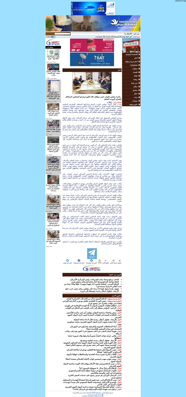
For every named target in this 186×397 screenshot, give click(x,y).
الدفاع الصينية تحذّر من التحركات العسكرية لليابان (86, 299)
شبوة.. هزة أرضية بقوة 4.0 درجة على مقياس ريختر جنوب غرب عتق (92, 289)
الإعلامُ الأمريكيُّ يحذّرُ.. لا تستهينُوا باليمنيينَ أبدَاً (97, 368)
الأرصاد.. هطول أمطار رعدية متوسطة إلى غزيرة (99, 291)
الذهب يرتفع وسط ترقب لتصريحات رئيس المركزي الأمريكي (94, 279)
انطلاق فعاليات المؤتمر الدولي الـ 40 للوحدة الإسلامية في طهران (90, 306)
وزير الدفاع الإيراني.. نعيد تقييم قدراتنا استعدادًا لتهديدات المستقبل (89, 380)
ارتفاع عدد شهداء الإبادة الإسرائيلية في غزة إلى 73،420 (94, 389)
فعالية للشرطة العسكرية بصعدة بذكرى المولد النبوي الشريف (89, 387)
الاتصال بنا (128, 34)
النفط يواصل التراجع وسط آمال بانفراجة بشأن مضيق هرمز (95, 282)
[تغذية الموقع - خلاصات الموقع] (47, 37)
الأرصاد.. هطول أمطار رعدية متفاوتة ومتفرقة (98, 340)
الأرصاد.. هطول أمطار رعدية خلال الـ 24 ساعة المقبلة (95, 319)
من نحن (136, 34)
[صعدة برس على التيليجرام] (54, 37)
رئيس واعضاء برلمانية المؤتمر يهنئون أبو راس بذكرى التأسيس (91, 313)
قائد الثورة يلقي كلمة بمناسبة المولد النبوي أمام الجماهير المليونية (89, 343)
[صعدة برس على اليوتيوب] (49, 37)
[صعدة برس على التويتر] (50, 37)
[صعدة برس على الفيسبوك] (52, 37)
